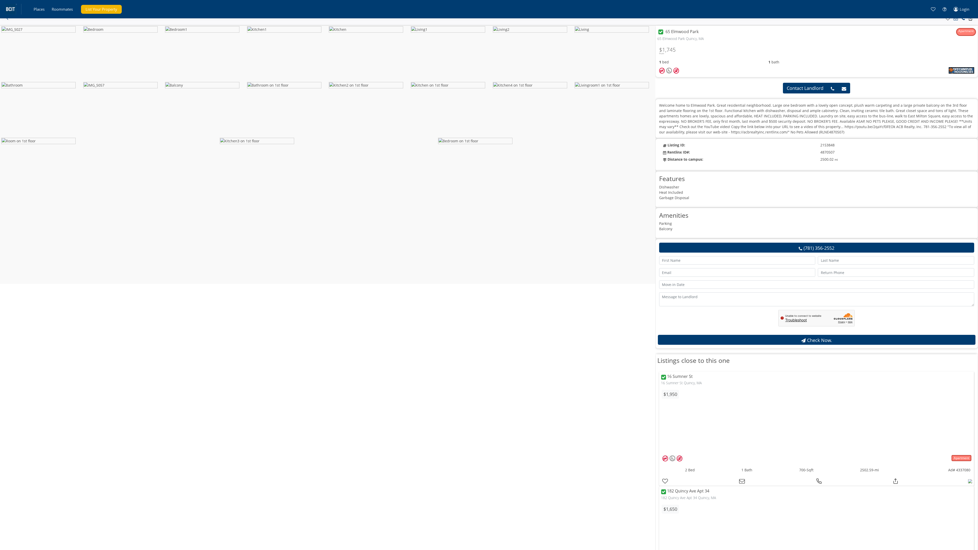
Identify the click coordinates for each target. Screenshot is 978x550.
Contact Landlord (805, 88)
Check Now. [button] (819, 340)
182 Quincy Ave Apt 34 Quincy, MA (688, 497)
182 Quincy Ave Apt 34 (688, 491)
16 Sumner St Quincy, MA (681, 382)
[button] (39, 9)
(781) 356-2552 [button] (818, 248)
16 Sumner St (680, 376)
